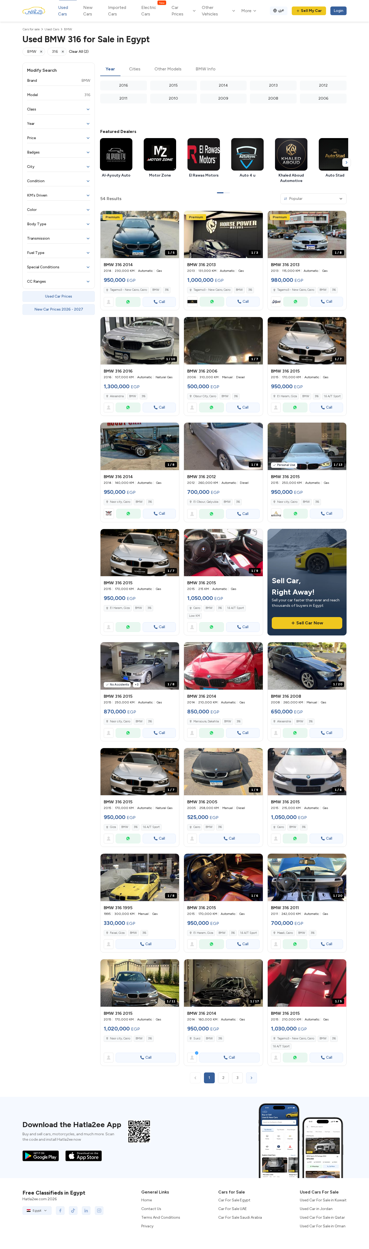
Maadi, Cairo (285, 933)
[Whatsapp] (128, 302)
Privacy (147, 1226)
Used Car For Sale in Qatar (322, 1217)
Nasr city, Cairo (120, 502)
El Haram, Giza (287, 396)
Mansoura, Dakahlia (206, 721)
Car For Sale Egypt (234, 1200)
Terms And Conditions (160, 1217)
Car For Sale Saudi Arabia (240, 1217)
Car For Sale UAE (232, 1208)
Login (338, 10)
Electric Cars (152, 10)
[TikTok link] (73, 1210)
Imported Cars (117, 11)
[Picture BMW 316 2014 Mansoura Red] (223, 666)
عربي (281, 10)
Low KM (194, 616)
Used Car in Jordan (316, 1208)
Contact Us (151, 1208)
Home (146, 1200)
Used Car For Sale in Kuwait (323, 1200)
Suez (196, 1038)
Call (162, 301)
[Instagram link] (99, 1210)
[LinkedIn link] (86, 1210)
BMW (155, 290)
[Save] (172, 217)
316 (167, 290)
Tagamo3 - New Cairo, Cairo (128, 290)
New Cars (88, 11)
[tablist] (223, 69)
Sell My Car (311, 10)
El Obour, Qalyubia (205, 502)
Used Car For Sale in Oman (322, 1226)
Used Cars (63, 11)
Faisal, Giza (117, 933)
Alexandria (117, 396)
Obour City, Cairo (204, 396)
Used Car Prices (58, 296)
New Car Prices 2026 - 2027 (58, 309)
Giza (113, 827)
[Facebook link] (60, 1210)
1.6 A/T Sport (332, 396)
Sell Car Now (309, 622)
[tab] (110, 69)
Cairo (196, 608)
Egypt (37, 1210)
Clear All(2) (79, 51)
